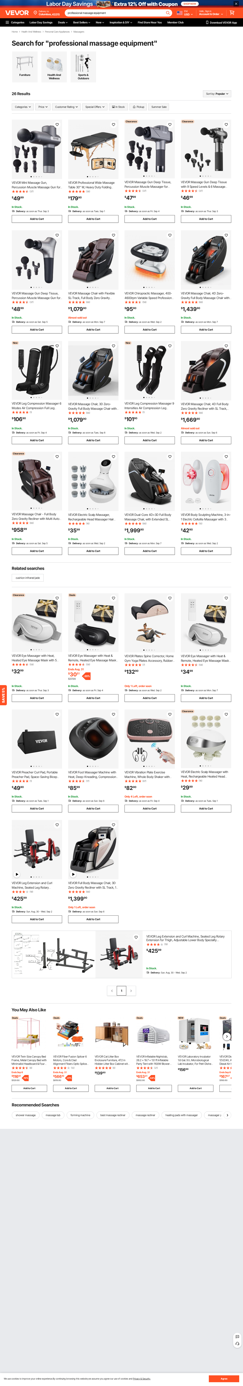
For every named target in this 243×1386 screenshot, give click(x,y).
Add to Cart (37, 218)
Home (15, 31)
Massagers (78, 31)
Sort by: (210, 93)
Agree (224, 1378)
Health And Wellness (31, 31)
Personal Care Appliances (57, 31)
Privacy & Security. (142, 1378)
